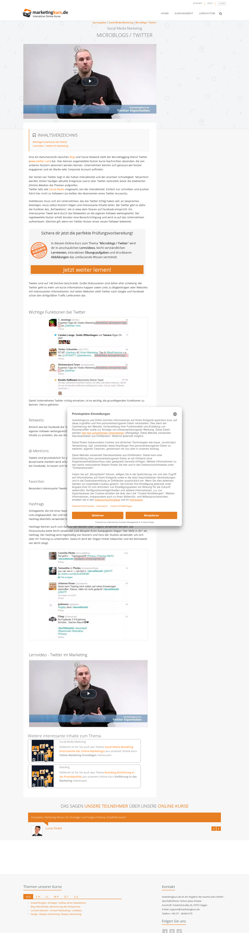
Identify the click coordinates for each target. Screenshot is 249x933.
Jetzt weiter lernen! (87, 269)
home (165, 13)
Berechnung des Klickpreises (65, 906)
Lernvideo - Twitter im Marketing (50, 145)
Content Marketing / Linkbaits (65, 910)
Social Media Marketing (121, 22)
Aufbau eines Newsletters (72, 902)
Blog (72, 157)
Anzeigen (52, 902)
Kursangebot (99, 22)
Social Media (57, 189)
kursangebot (184, 13)
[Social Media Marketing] (43, 751)
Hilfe (210, 3)
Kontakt (197, 3)
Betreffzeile (42, 906)
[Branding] (43, 776)
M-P (56, 896)
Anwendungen (38, 902)
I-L (47, 896)
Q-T (66, 896)
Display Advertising (49, 914)
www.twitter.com (40, 161)
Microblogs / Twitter (145, 22)
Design (34, 914)
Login (222, 3)
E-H (38, 896)
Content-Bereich (39, 910)
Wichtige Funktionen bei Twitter (50, 142)
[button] (220, 13)
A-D (28, 896)
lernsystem (207, 13)
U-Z (76, 896)
